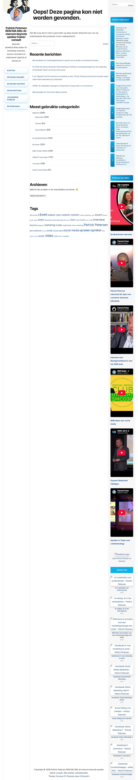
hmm (68, 220)
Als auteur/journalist (15, 77)
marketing (49, 225)
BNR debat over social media (120, 422)
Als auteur (36, 144)
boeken (51, 215)
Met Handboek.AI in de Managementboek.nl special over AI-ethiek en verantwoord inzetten (65, 60)
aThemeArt (84, 776)
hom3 (82, 220)
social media (71, 230)
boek (43, 214)
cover (92, 215)
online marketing (77, 225)
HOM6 (91, 220)
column (66, 214)
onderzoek (67, 225)
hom (73, 219)
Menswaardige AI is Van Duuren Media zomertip (49, 92)
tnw (103, 231)
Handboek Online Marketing (54, 220)
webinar (66, 236)
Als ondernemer (13, 106)
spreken (85, 230)
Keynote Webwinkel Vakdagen (119, 482)
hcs (65, 220)
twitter (41, 236)
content (75, 214)
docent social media (39, 170)
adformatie (33, 215)
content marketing (85, 215)
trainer (31, 236)
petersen (38, 231)
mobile (59, 225)
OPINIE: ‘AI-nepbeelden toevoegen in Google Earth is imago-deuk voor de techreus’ (62, 86)
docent (98, 214)
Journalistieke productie (12, 98)
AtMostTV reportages (40, 157)
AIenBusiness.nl (121, 164)
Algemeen (36, 113)
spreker (96, 230)
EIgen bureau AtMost (40, 151)
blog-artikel (39, 117)
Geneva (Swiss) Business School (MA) (121, 55)
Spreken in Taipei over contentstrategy (120, 542)
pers (32, 231)
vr (62, 236)
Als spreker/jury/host (16, 84)
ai (38, 215)
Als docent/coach (14, 90)
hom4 (86, 220)
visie (59, 236)
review (44, 231)
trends (36, 236)
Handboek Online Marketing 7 (122, 737)
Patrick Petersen (96, 225)
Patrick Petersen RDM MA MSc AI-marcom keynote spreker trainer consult (16, 34)
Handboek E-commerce (121, 756)
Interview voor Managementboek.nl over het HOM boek (121, 360)
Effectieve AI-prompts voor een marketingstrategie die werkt (122, 635)
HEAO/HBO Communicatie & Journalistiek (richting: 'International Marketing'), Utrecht (123, 34)
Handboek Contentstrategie (122, 774)
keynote (33, 225)
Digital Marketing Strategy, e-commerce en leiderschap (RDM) (123, 78)
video (49, 236)
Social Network (40, 130)
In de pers (11, 70)
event (41, 219)
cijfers (58, 215)
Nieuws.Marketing (121, 162)
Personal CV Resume (65, 776)
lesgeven (40, 225)
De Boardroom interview (121, 234)
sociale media (58, 231)
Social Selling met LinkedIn (122, 718)
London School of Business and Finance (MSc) (123, 51)
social (49, 230)
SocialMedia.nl (120, 160)
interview (99, 219)
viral (56, 236)
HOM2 (78, 220)
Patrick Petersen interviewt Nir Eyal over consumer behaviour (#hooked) (121, 296)
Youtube (38, 123)
